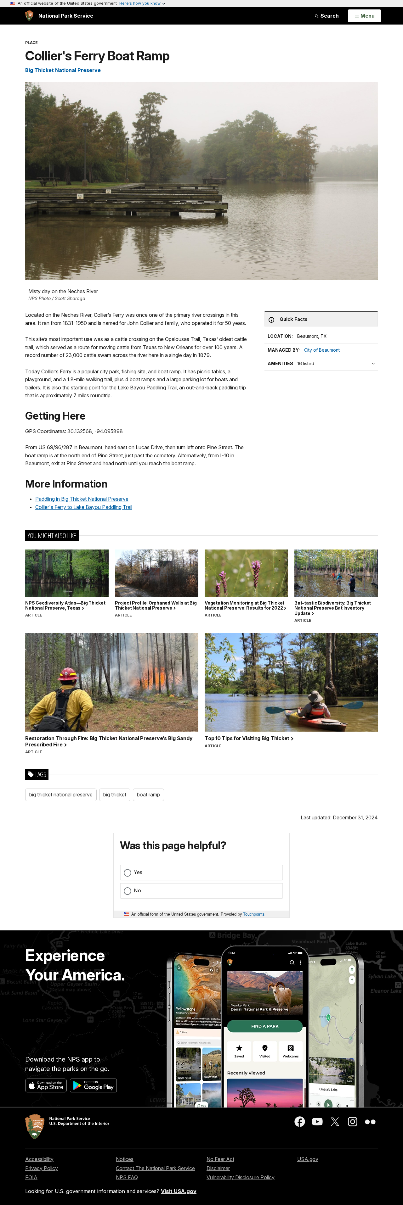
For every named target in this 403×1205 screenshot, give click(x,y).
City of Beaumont (322, 350)
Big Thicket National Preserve (63, 70)
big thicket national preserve (61, 794)
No (137, 890)
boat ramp (148, 794)
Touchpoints (253, 914)
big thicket (114, 794)
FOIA (31, 1177)
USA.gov (307, 1159)
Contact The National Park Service (155, 1168)
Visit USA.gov (178, 1191)
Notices (124, 1159)
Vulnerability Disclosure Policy (241, 1177)
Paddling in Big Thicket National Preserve (81, 499)
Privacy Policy (41, 1168)
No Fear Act (220, 1159)
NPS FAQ (127, 1177)
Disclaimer (218, 1168)
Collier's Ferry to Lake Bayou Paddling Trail (83, 507)
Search (329, 16)
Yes (138, 872)
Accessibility (39, 1159)
